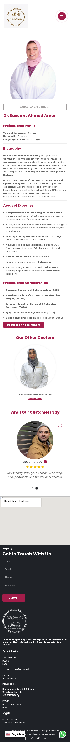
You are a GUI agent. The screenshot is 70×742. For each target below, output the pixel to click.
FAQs (4, 664)
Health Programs (11, 704)
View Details (35, 398)
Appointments (9, 657)
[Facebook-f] (25, 738)
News (5, 707)
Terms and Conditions (14, 722)
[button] (33, 488)
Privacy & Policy (11, 719)
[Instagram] (32, 738)
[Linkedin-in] (45, 738)
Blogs (5, 660)
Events (5, 701)
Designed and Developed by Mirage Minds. (35, 734)
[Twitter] (38, 738)
